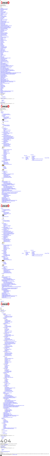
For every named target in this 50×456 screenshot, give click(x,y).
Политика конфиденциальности (5, 451)
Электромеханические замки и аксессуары (10, 341)
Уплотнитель (6, 379)
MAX (2, 100)
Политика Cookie (14, 454)
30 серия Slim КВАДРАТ (8, 409)
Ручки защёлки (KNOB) (8, 349)
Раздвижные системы (8, 334)
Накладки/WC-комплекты (8, 352)
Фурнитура (6, 374)
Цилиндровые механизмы (8, 345)
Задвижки (6, 319)
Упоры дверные (7, 365)
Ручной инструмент (7, 383)
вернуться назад (2, 444)
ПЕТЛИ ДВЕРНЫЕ (7, 399)
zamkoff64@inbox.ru (3, 436)
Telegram (3, 437)
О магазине (4, 424)
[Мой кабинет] (0, 300)
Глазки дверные (7, 369)
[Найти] (1, 7)
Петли (6, 357)
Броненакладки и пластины (8, 316)
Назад (5, 313)
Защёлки (6, 325)
